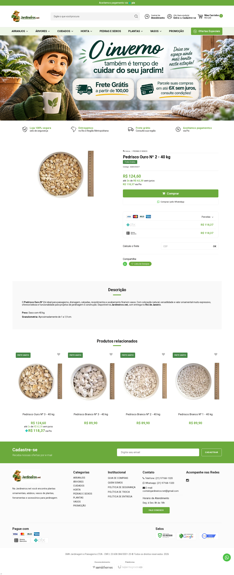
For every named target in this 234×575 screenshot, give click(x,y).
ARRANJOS (79, 477)
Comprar (173, 193)
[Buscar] (136, 16)
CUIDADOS (78, 485)
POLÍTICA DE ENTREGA (120, 496)
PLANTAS (78, 497)
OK (214, 246)
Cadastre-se (189, 18)
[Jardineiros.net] (25, 16)
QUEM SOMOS (115, 482)
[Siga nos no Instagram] (187, 480)
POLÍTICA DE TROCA (119, 491)
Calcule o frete (131, 246)
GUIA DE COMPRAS (118, 478)
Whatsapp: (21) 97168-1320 (159, 483)
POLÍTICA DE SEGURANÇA (121, 487)
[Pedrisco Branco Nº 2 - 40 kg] (143, 388)
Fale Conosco (156, 510)
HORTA (77, 489)
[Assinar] (212, 452)
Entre (176, 18)
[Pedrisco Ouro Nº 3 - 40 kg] (38, 392)
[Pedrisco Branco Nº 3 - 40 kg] (91, 388)
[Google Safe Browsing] (186, 536)
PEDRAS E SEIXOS (140, 151)
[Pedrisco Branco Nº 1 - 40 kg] (195, 388)
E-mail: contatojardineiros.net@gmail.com (161, 489)
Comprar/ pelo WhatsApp (172, 202)
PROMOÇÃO (79, 505)
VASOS (77, 501)
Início (127, 151)
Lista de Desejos (141, 264)
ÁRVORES (78, 481)
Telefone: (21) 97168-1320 (159, 478)
